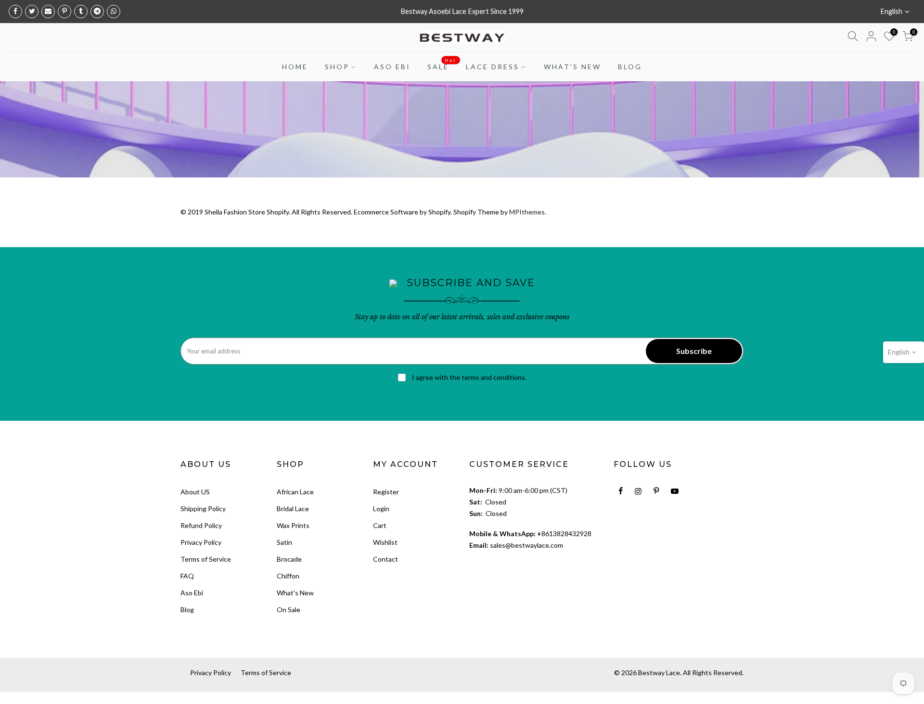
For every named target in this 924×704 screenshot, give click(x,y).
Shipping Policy (203, 508)
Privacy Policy (200, 542)
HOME (295, 67)
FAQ (187, 576)
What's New (295, 593)
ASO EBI (392, 67)
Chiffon (288, 576)
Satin (284, 542)
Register (386, 492)
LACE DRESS (492, 67)
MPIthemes (527, 212)
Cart (379, 525)
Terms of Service (205, 559)
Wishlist (385, 542)
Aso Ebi (191, 593)
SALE (442, 64)
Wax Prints (293, 525)
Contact (385, 559)
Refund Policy (201, 525)
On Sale (288, 609)
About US (195, 492)
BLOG (630, 67)
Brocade (289, 559)
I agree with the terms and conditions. (468, 377)
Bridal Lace (293, 508)
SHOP (337, 67)
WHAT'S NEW (572, 67)
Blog (187, 609)
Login (381, 508)
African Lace (295, 492)
